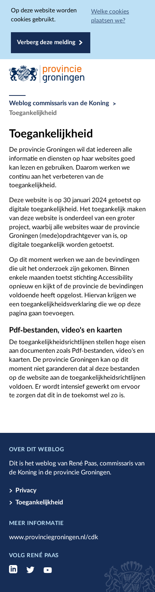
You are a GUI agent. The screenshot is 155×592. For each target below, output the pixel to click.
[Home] (77, 75)
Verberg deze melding (46, 42)
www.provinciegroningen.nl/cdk (53, 537)
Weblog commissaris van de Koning (59, 103)
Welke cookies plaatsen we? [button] (110, 16)
